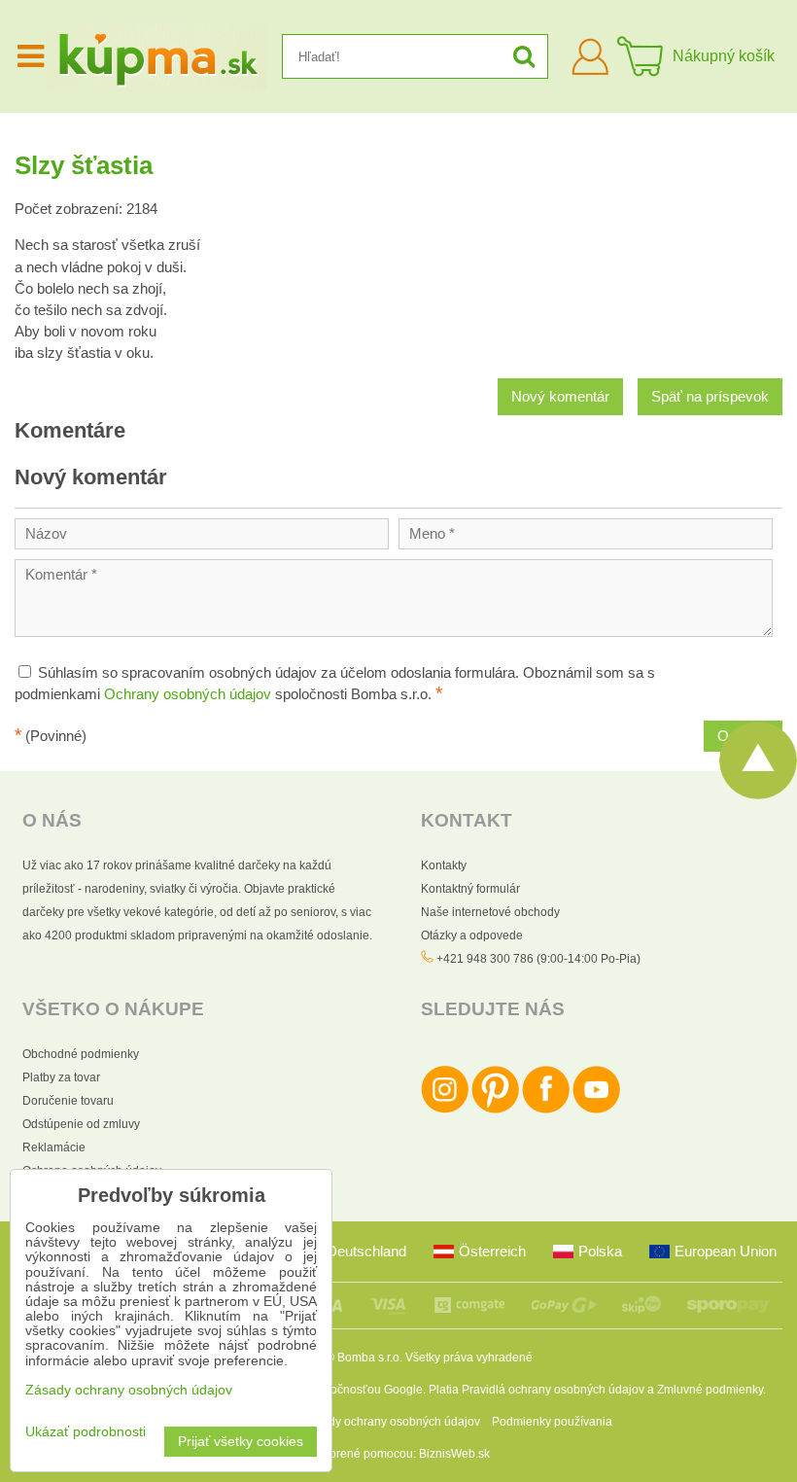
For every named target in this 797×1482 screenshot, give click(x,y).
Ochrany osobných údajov (187, 694)
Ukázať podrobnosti (85, 1432)
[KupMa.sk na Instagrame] (444, 1109)
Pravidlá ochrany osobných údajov (553, 1389)
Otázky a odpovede (472, 935)
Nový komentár (560, 397)
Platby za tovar (61, 1077)
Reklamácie (54, 1147)
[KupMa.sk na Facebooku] (546, 1109)
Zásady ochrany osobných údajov (391, 1422)
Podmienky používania (552, 1422)
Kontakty (444, 865)
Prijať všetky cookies (240, 1441)
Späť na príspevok (710, 397)
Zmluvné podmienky (710, 1389)
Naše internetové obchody (490, 912)
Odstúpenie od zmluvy (81, 1124)
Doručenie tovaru (68, 1101)
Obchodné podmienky (80, 1054)
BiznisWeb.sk (454, 1454)
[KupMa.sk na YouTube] (596, 1109)
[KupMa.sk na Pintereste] (495, 1109)
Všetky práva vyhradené (469, 1357)
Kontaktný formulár (470, 889)
